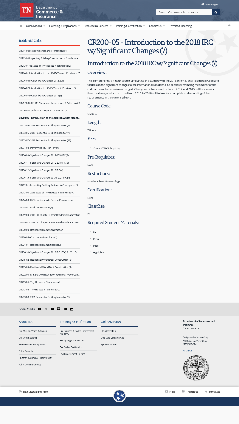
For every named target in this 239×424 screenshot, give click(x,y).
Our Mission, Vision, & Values (33, 330)
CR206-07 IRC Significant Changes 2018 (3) (40, 95)
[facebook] (39, 309)
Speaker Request (109, 344)
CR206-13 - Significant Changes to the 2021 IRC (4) (44, 177)
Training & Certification (129, 26)
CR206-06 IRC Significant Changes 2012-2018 (41, 80)
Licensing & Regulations (63, 26)
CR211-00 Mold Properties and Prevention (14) (43, 50)
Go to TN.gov (211, 4)
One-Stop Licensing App (112, 337)
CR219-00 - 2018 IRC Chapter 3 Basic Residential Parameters (49, 215)
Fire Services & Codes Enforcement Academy (77, 332)
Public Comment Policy (30, 364)
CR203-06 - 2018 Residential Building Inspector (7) (44, 132)
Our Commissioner (28, 337)
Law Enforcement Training (72, 353)
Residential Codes (30, 40)
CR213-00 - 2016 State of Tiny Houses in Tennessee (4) (46, 192)
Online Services (111, 321)
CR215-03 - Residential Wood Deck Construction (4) (45, 267)
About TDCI (26, 321)
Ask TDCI (187, 350)
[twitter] (46, 309)
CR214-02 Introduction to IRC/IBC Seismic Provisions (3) (47, 88)
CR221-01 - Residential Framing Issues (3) (40, 244)
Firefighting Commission (71, 340)
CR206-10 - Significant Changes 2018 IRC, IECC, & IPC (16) (48, 252)
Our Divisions (34, 26)
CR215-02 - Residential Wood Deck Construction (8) (45, 259)
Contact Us (155, 26)
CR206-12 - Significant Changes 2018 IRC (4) (41, 170)
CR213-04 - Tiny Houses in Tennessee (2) (39, 289)
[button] (44, 25)
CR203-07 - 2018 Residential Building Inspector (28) (45, 140)
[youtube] (52, 309)
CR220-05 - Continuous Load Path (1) (38, 237)
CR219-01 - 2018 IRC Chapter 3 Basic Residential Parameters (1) (49, 222)
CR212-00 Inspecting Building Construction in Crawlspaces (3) (49, 58)
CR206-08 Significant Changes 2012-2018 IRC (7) (43, 110)
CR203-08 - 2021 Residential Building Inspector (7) (44, 297)
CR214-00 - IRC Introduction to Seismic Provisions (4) (46, 200)
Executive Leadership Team (32, 344)
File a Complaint (108, 330)
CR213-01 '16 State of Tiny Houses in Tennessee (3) (45, 65)
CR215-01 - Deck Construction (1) (36, 207)
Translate (192, 392)
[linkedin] (72, 309)
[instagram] (59, 309)
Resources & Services (96, 26)
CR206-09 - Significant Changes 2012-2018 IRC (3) (44, 155)
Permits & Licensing (180, 26)
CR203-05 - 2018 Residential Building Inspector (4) (44, 125)
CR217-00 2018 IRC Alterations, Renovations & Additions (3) (49, 103)
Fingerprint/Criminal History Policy (35, 357)
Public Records (26, 351)
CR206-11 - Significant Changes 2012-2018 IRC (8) (44, 162)
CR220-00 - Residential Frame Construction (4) (42, 229)
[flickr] (65, 309)
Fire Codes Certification (71, 347)
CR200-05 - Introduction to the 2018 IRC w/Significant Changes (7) (49, 118)
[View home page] (27, 10)
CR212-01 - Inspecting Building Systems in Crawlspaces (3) (48, 185)
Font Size (214, 392)
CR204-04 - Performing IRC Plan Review (39, 147)
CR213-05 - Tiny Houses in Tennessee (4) (39, 282)
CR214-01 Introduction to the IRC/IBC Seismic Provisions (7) (49, 73)
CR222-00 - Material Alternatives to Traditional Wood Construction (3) (49, 274)
